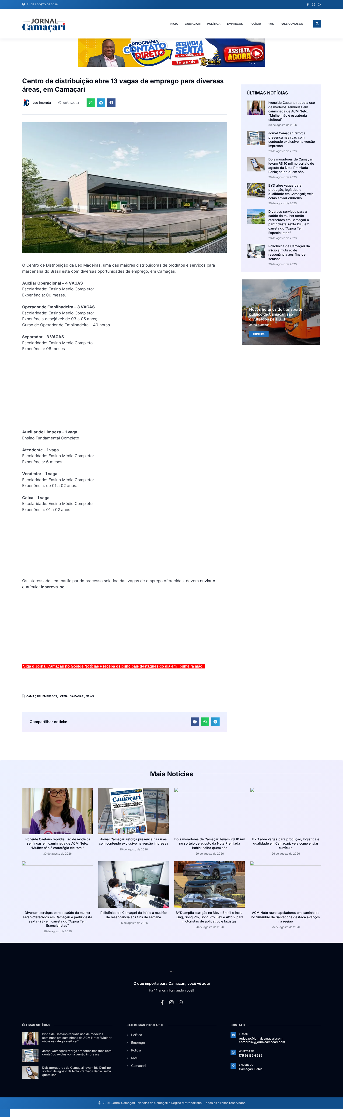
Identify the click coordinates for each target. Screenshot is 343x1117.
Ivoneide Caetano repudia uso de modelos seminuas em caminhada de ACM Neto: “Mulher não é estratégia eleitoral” (291, 111)
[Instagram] (313, 4)
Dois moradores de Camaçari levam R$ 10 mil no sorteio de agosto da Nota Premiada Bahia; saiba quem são (291, 165)
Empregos (235, 23)
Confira (259, 334)
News (90, 696)
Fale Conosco (292, 23)
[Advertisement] (124, 396)
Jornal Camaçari (71, 696)
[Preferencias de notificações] (5, 1113)
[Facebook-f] (307, 4)
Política (213, 23)
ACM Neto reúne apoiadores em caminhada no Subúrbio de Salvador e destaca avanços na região (285, 917)
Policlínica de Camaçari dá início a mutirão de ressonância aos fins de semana (289, 252)
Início (174, 23)
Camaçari (193, 23)
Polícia (255, 23)
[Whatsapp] (319, 4)
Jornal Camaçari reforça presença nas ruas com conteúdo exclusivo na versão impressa (291, 139)
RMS (271, 23)
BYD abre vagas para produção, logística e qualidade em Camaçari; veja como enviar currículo (291, 191)
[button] (317, 24)
